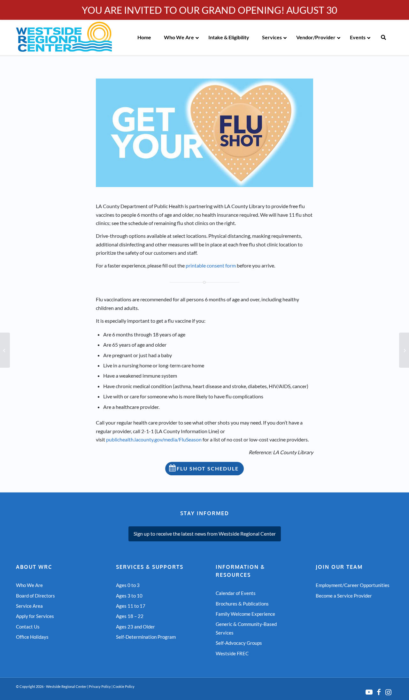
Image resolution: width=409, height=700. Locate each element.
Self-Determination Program (146, 637)
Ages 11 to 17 (130, 606)
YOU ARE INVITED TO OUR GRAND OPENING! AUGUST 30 (209, 10)
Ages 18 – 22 (129, 616)
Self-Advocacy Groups (239, 643)
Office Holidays (32, 637)
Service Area (29, 606)
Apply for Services (35, 616)
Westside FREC (232, 653)
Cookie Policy (124, 686)
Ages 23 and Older (135, 626)
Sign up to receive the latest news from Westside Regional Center (205, 534)
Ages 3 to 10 (129, 595)
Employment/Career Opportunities (353, 585)
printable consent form (211, 265)
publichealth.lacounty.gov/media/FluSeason (154, 439)
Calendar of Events (236, 593)
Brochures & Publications (242, 603)
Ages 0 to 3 (128, 585)
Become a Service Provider (344, 595)
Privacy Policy (100, 686)
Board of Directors (35, 595)
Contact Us (28, 626)
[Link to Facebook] (378, 692)
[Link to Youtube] (369, 692)
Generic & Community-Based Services (246, 628)
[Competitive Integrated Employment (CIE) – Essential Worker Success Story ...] (5, 350)
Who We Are (29, 585)
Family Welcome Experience (245, 614)
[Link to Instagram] (388, 692)
